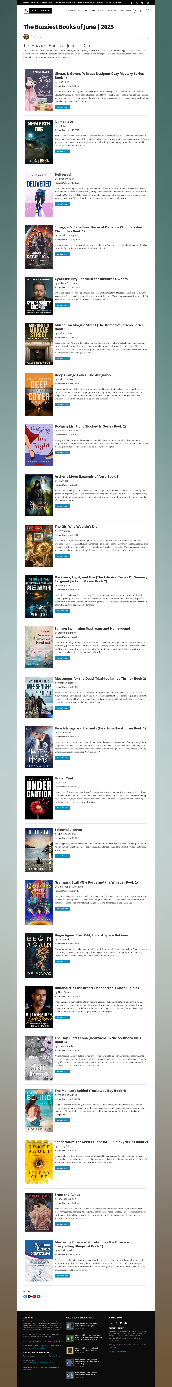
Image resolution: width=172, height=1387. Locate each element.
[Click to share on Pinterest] (34, 1296)
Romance (71, 3)
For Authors (126, 11)
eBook (35, 37)
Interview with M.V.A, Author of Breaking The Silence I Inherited (86, 1349)
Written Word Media (49, 1341)
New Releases (73, 11)
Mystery (100, 3)
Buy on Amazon (62, 107)
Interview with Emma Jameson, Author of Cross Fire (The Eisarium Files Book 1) (87, 1361)
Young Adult (117, 3)
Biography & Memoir (30, 3)
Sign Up (138, 10)
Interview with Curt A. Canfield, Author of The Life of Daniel (86, 1374)
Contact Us (27, 1369)
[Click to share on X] (30, 1296)
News (40, 37)
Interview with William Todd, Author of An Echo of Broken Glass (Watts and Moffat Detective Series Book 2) (88, 1337)
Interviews (112, 11)
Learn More (56, 1356)
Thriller (108, 3)
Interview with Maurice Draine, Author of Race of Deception (86, 1324)
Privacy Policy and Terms (117, 1352)
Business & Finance (46, 3)
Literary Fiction (61, 3)
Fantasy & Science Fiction (86, 3)
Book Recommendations (94, 11)
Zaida (35, 36)
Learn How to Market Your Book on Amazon (38, 1363)
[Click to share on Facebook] (25, 1296)
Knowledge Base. (40, 1348)
